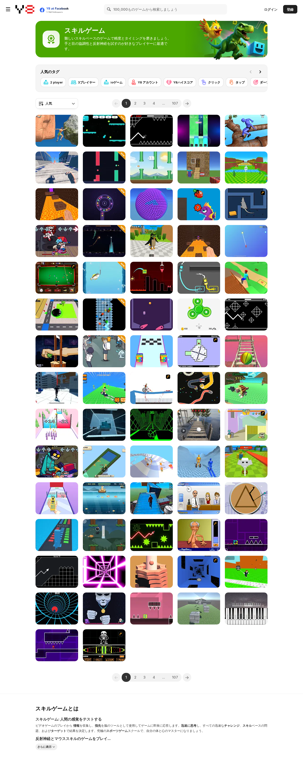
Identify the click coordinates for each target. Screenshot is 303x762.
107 (175, 103)
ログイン (270, 9)
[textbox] (57, 103)
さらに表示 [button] (44, 746)
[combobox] (57, 103)
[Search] (109, 9)
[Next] (260, 71)
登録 (290, 9)
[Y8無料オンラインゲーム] (25, 9)
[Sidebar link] (8, 9)
